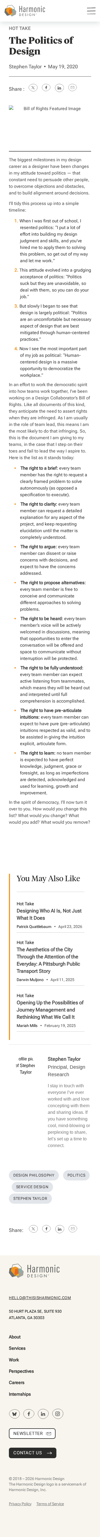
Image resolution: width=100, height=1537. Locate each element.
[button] (33, 89)
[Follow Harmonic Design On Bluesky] (14, 1413)
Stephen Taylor (25, 66)
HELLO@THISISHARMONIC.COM (40, 1298)
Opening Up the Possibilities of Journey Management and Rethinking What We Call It (50, 1010)
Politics (77, 1175)
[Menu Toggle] (91, 11)
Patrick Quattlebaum (34, 926)
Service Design (32, 1187)
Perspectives (21, 1371)
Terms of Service (50, 1504)
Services (17, 1348)
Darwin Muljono (30, 979)
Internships (20, 1394)
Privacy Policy (20, 1504)
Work (14, 1359)
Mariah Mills (27, 1025)
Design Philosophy (33, 1175)
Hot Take (20, 28)
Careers (16, 1382)
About (15, 1337)
